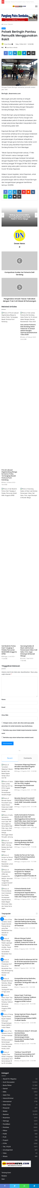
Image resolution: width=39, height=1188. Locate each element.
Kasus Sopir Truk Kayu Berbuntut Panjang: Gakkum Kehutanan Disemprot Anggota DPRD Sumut (25, 998)
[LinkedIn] (15, 53)
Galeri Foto (6, 1095)
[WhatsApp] (19, 53)
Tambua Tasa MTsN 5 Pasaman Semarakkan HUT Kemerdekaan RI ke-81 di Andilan (25, 1055)
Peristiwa (6, 1127)
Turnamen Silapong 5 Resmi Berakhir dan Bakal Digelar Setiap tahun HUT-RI (25, 767)
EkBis (4, 1092)
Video (5, 1153)
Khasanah (6, 1108)
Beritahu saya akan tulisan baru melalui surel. (18, 737)
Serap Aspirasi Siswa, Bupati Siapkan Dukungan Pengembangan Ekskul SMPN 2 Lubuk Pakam (25, 1017)
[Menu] (36, 6)
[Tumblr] (19, 192)
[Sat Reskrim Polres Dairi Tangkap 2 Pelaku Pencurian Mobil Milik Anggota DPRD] (10, 566)
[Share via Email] (29, 53)
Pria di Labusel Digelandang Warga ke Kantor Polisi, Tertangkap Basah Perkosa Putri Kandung (9, 475)
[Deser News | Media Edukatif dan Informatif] (19, 6)
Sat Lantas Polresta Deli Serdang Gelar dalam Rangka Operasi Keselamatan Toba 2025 (28, 330)
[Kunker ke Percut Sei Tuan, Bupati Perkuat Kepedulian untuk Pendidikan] (7, 860)
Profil (4, 1137)
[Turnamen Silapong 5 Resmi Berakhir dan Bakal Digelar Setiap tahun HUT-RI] (7, 771)
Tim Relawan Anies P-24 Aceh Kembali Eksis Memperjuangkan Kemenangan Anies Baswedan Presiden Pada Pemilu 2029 (26, 1036)
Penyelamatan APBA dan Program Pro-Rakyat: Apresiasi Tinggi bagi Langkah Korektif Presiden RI (25, 873)
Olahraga (6, 1121)
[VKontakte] (33, 192)
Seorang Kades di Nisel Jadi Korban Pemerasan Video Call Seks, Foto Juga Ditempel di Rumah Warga (28, 651)
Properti (5, 1140)
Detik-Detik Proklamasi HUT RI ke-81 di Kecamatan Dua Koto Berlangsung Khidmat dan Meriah (26, 962)
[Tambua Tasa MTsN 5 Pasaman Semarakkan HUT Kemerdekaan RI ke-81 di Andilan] (7, 1057)
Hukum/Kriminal (8, 1098)
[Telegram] (24, 53)
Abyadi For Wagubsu (9, 1079)
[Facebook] (6, 53)
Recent (9, 758)
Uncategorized (8, 1150)
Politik (5, 1134)
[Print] (33, 53)
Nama (4, 699)
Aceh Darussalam (9, 1082)
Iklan (3, 1179)
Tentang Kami (6, 1172)
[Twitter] (10, 53)
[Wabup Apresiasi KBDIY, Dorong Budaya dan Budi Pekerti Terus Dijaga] (7, 846)
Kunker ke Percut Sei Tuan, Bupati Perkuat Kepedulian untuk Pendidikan (25, 857)
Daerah (10, 24)
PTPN (5, 1143)
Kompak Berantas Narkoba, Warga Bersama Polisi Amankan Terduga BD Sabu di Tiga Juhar (26, 981)
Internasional (7, 1101)
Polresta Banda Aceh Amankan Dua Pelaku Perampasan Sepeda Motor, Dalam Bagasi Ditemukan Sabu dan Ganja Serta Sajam (26, 893)
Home (5, 24)
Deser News (7, 44)
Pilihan (5, 1130)
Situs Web (5, 715)
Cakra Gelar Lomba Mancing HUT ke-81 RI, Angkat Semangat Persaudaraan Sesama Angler (25, 784)
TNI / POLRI (7, 1146)
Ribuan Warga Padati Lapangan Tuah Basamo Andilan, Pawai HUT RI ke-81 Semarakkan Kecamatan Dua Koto (26, 942)
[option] (19, 215)
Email (3, 707)
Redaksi (4, 1176)
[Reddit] (28, 192)
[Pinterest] (24, 192)
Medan (5, 1111)
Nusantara (6, 1117)
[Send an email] (12, 44)
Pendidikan (6, 1124)
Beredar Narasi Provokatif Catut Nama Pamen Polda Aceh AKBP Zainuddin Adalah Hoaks (25, 801)
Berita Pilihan (7, 1085)
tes (19, 750)
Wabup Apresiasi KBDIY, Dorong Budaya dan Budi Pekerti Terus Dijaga (19, 217)
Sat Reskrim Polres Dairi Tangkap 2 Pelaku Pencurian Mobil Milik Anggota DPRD (9, 650)
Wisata (5, 1156)
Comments (28, 758)
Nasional (6, 1114)
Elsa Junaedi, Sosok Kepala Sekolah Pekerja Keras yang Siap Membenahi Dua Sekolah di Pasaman (26, 922)
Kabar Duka (7, 1105)
